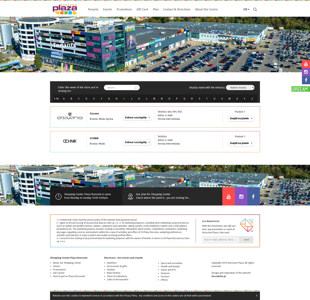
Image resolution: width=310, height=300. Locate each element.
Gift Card (142, 9)
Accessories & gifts (117, 266)
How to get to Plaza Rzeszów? (69, 276)
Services (165, 276)
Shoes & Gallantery (117, 276)
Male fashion (113, 272)
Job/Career (59, 272)
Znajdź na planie (239, 118)
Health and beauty (170, 266)
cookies (75, 295)
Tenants (93, 9)
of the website (243, 272)
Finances (165, 273)
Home (56, 52)
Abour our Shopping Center (67, 262)
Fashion (111, 269)
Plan (156, 9)
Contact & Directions (177, 9)
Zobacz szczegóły (136, 117)
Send (246, 239)
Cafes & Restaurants (117, 279)
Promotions (124, 9)
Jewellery (111, 262)
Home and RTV (168, 269)
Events (107, 9)
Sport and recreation (171, 263)
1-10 (56, 98)
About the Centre (206, 9)
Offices (164, 279)
